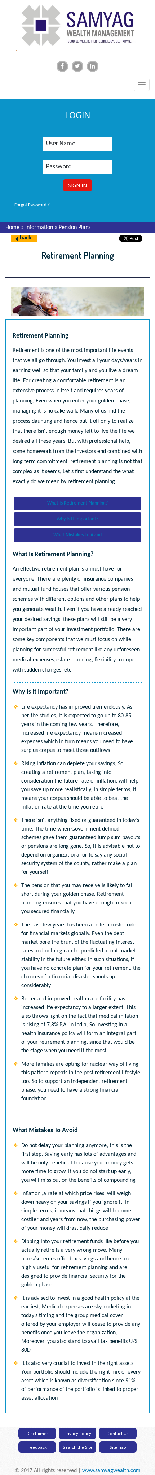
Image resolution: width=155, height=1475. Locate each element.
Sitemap (118, 1447)
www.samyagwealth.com (111, 1471)
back (25, 238)
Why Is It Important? (77, 519)
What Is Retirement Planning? (77, 503)
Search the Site (78, 1447)
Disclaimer (37, 1433)
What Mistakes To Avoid (77, 535)
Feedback (37, 1447)
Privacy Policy (77, 1433)
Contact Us (118, 1433)
